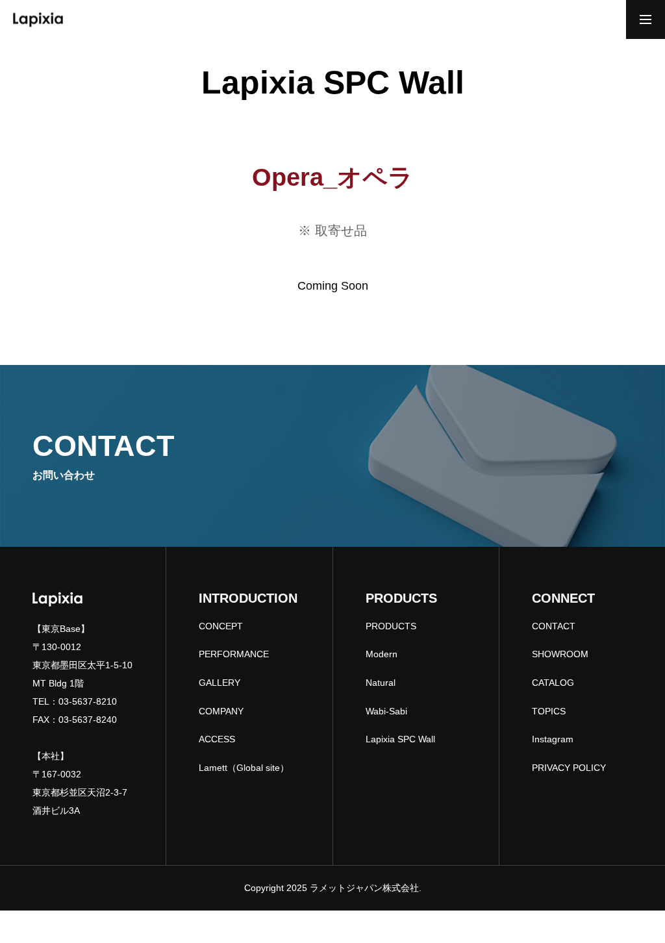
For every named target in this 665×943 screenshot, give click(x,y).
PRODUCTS (391, 626)
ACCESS (217, 739)
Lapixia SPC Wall (400, 739)
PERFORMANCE (234, 654)
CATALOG (553, 682)
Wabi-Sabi (386, 711)
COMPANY (221, 711)
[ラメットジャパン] (38, 19)
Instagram (552, 739)
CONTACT (553, 626)
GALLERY (219, 682)
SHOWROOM (560, 654)
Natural (380, 682)
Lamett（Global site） (244, 767)
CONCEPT (221, 626)
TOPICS (549, 711)
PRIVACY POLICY (569, 767)
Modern (381, 654)
